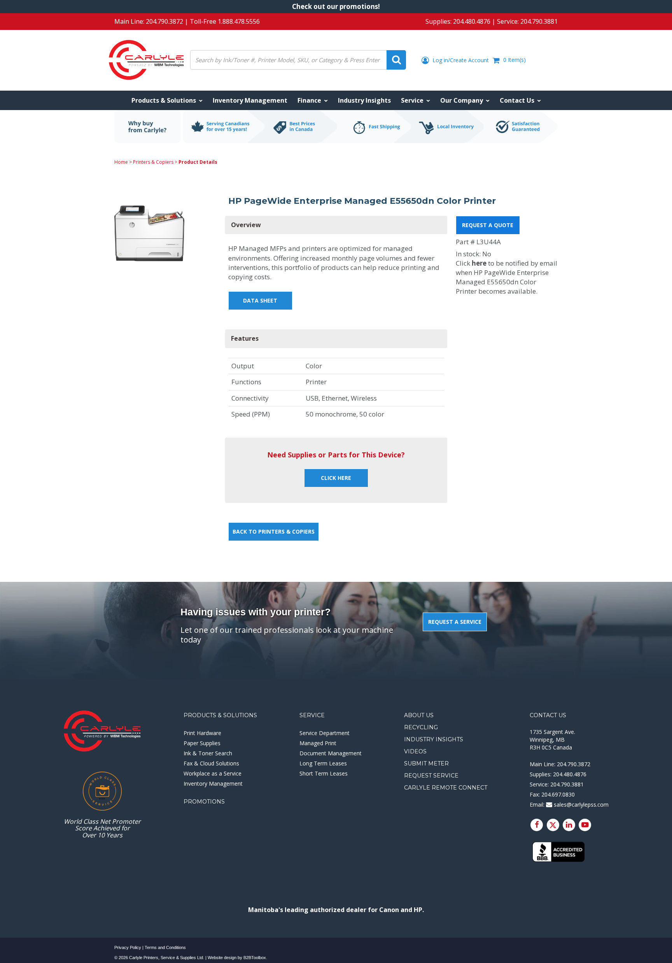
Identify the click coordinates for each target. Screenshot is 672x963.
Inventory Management (213, 783)
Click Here (336, 478)
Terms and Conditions (165, 947)
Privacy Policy (127, 947)
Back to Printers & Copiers (274, 531)
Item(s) (514, 59)
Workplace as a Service (213, 773)
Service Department (324, 733)
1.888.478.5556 (239, 21)
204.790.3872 (164, 21)
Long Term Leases (323, 763)
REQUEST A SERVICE (454, 621)
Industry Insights (433, 739)
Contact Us (548, 715)
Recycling (421, 727)
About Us (419, 715)
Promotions (204, 801)
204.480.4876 (471, 21)
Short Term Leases (323, 773)
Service (312, 715)
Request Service (431, 775)
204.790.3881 (539, 21)
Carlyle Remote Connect (445, 787)
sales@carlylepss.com (580, 804)
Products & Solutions (220, 715)
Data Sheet (260, 300)
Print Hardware (202, 733)
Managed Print (317, 743)
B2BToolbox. (255, 957)
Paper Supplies (202, 743)
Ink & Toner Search (208, 753)
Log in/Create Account (460, 60)
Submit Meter (426, 763)
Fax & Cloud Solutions (211, 763)
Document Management (330, 753)
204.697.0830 (558, 794)
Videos (415, 751)
